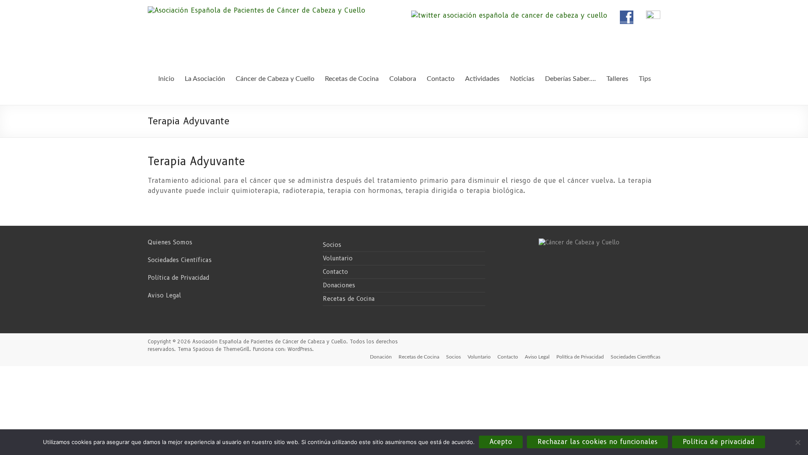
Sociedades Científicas (180, 260)
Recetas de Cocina (349, 298)
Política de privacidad (719, 442)
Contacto (335, 272)
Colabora (402, 78)
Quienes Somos (170, 242)
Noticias (522, 78)
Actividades (482, 78)
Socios (332, 245)
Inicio (166, 78)
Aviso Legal (164, 295)
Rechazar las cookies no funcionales (597, 442)
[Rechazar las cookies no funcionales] (797, 442)
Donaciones (339, 285)
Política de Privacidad (178, 277)
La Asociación (205, 78)
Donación (381, 356)
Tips (645, 78)
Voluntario (338, 258)
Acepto (500, 442)
